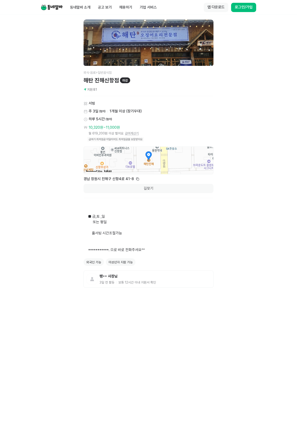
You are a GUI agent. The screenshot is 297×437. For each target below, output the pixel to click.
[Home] (52, 7)
